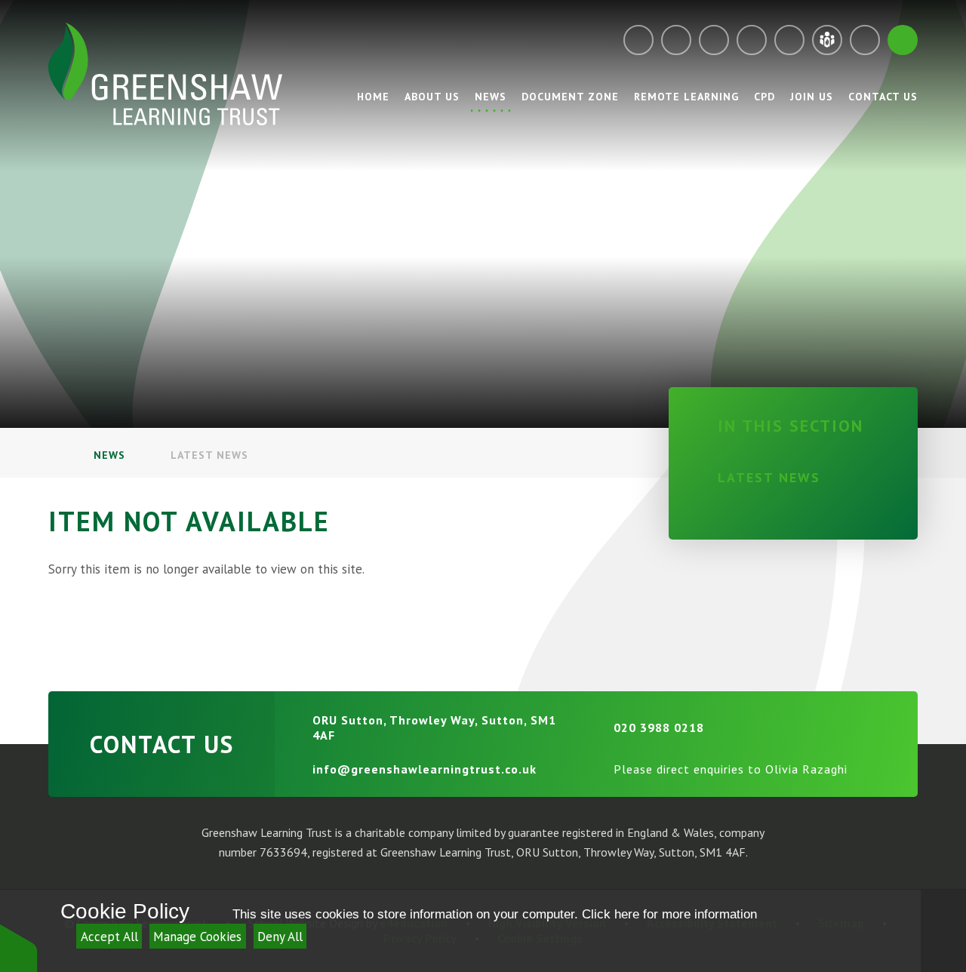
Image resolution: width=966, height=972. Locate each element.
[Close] (943, 931)
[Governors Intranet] (865, 40)
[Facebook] (752, 40)
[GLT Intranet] (827, 40)
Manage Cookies (197, 936)
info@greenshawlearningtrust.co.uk (424, 769)
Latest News (209, 455)
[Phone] (676, 40)
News (109, 455)
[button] (19, 947)
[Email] (638, 40)
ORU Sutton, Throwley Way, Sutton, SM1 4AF (434, 727)
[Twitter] (714, 40)
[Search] (903, 40)
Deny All (280, 936)
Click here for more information (669, 914)
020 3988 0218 (659, 727)
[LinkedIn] (789, 40)
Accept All (109, 936)
